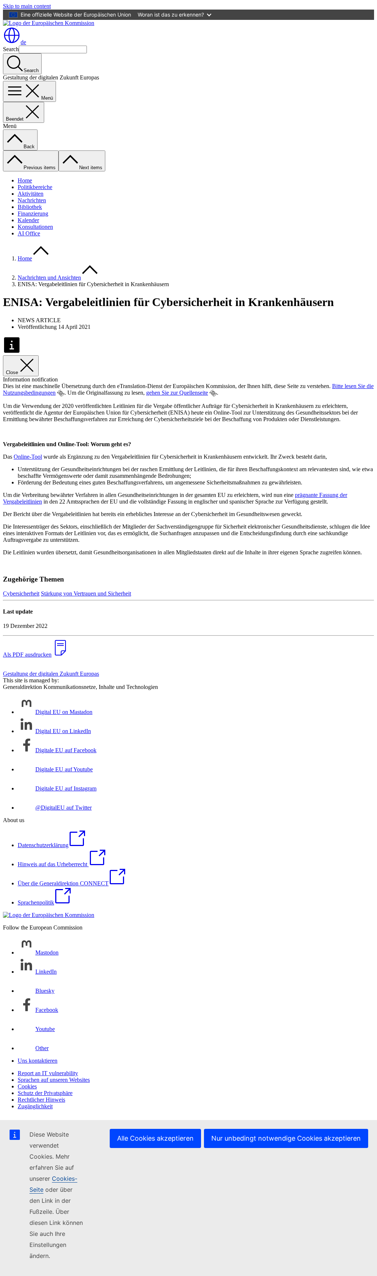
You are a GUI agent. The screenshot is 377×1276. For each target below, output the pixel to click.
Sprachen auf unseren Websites (54, 1080)
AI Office (29, 233)
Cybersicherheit (21, 593)
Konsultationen (35, 227)
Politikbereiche (35, 187)
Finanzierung (33, 213)
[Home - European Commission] (48, 23)
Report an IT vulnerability (48, 1073)
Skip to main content (27, 6)
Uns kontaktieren (37, 1061)
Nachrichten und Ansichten (49, 277)
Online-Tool (28, 457)
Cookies (27, 1086)
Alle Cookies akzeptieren (155, 1138)
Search (11, 49)
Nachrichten (32, 200)
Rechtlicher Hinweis (41, 1099)
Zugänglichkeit (35, 1106)
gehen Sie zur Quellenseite (177, 393)
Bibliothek (30, 207)
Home (25, 180)
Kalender (28, 220)
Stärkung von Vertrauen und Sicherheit (86, 593)
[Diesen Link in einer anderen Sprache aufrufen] (60, 393)
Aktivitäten (30, 194)
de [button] (23, 42)
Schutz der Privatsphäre (45, 1093)
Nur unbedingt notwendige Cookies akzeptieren (286, 1138)
